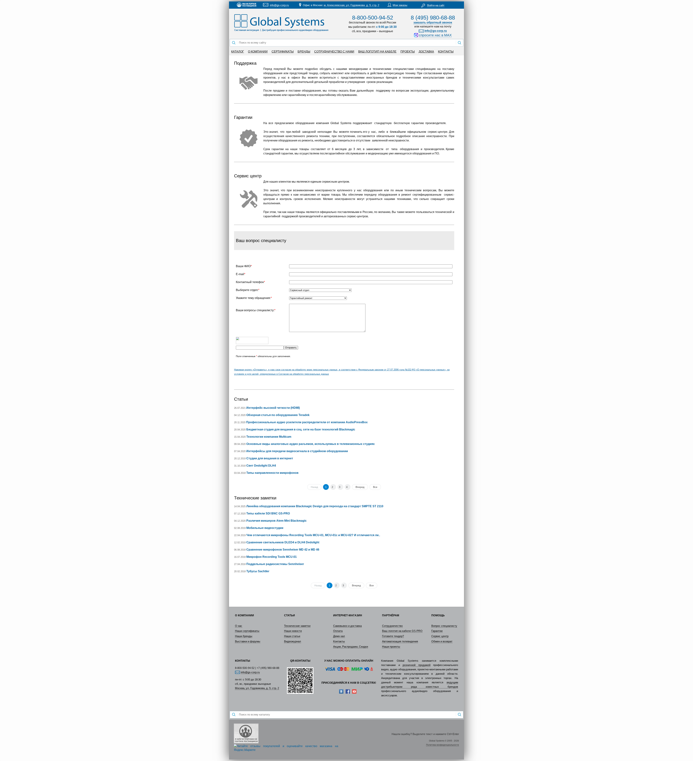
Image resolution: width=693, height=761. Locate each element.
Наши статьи (292, 636)
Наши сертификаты (247, 631)
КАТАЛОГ (237, 51)
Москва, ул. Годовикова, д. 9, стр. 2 (257, 688)
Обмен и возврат (441, 641)
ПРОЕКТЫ (407, 51)
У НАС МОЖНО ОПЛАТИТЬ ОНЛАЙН (348, 660)
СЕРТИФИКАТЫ (283, 51)
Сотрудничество (392, 625)
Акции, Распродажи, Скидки (350, 646)
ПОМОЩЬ (438, 615)
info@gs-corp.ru (279, 5)
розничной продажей (416, 665)
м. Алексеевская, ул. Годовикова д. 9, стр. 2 (351, 5)
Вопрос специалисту (444, 625)
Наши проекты (391, 646)
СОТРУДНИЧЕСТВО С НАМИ (334, 51)
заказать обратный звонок (432, 22)
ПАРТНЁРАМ (390, 615)
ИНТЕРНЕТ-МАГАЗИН (347, 615)
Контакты (339, 641)
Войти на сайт (435, 5)
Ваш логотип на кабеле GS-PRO (402, 631)
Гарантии (437, 631)
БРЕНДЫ (304, 51)
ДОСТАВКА (426, 51)
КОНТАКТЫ (446, 51)
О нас (238, 625)
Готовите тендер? (393, 636)
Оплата (338, 631)
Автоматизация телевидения (400, 641)
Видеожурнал (292, 641)
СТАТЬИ (289, 615)
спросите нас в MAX (435, 35)
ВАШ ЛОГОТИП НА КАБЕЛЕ (377, 51)
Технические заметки (255, 497)
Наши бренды (243, 636)
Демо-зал (339, 636)
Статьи (241, 399)
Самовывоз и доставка (347, 625)
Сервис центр (439, 636)
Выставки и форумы (247, 641)
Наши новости (293, 631)
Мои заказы (400, 5)
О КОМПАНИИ (258, 51)
